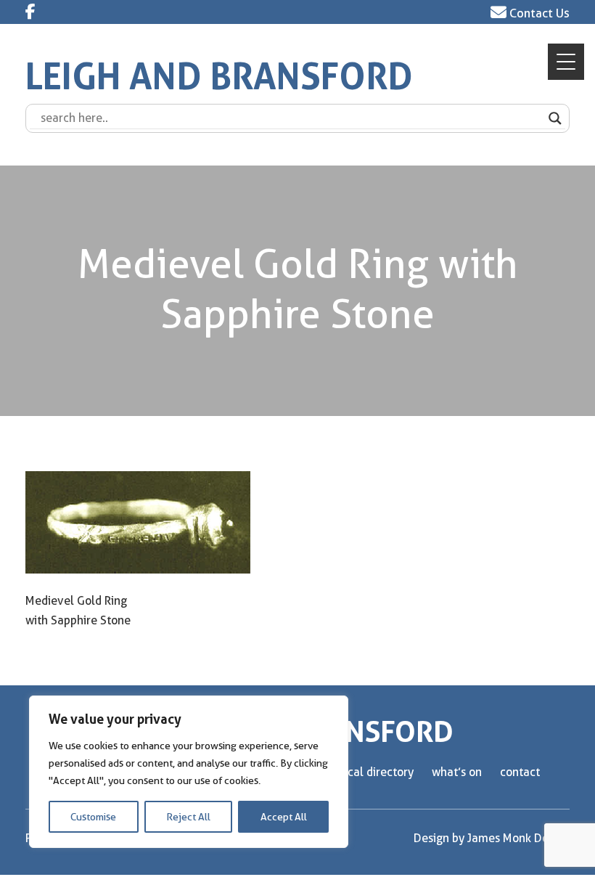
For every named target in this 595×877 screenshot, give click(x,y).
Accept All (283, 817)
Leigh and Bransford (219, 76)
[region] (188, 772)
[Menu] (566, 62)
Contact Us (538, 13)
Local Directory (375, 772)
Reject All (188, 817)
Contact (520, 772)
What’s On (457, 772)
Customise (93, 817)
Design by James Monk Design (492, 838)
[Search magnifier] (555, 118)
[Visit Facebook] (30, 11)
